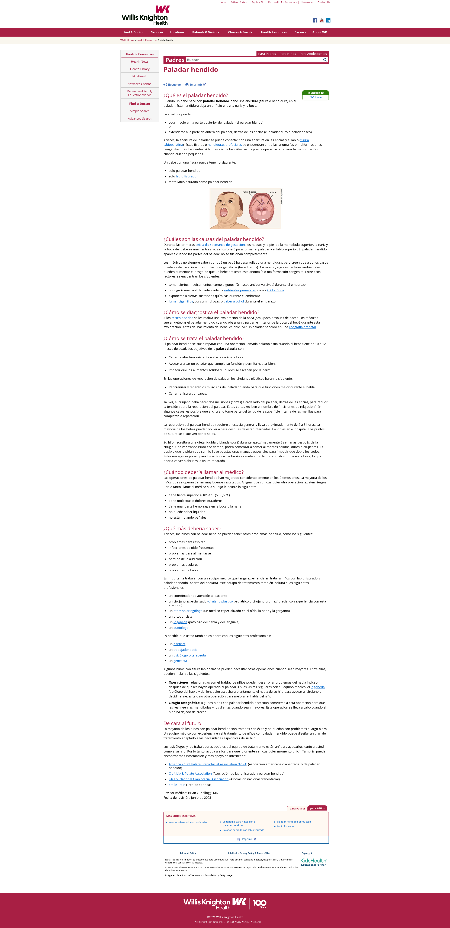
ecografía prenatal (302, 327)
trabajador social (185, 650)
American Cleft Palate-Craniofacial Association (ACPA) (208, 764)
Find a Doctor (139, 103)
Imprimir (196, 84)
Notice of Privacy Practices (237, 921)
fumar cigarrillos (181, 301)
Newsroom (307, 2)
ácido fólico (275, 290)
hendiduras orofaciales (225, 145)
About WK (319, 32)
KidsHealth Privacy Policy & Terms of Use (248, 853)
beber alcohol (234, 301)
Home (223, 2)
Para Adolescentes (313, 54)
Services (157, 32)
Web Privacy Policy (203, 921)
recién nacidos (182, 318)
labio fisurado (186, 176)
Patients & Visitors (205, 32)
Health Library (140, 69)
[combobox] (254, 59)
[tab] (317, 808)
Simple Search (139, 111)
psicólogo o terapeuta (189, 655)
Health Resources (274, 32)
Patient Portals (239, 2)
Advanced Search (140, 118)
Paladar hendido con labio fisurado (243, 830)
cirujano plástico (220, 601)
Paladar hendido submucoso (294, 821)
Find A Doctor (134, 32)
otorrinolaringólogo (187, 611)
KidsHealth (139, 76)
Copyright (307, 853)
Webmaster (256, 921)
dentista (179, 644)
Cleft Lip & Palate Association (190, 773)
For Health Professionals (282, 2)
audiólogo (180, 628)
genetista (180, 661)
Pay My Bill (258, 2)
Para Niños (288, 54)
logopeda (180, 622)
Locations (177, 32)
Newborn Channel (139, 84)
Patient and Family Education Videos (139, 93)
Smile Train (177, 785)
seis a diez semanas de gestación (220, 245)
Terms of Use (218, 921)
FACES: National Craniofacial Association (199, 779)
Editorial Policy (188, 853)
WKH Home (127, 40)
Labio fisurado (285, 826)
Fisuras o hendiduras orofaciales (188, 822)
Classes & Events (240, 32)
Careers (300, 32)
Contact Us (323, 2)
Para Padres (267, 54)
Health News (140, 61)
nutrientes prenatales (240, 290)
